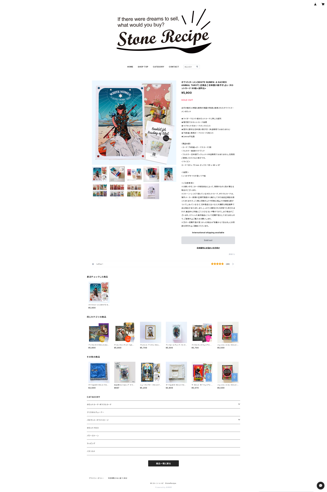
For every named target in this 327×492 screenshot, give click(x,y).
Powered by (160, 487)
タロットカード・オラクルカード (99, 404)
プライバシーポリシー (96, 478)
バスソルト (91, 451)
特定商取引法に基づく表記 (117, 478)
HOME (130, 67)
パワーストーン (93, 436)
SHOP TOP (143, 67)
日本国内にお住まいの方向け (208, 248)
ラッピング (91, 443)
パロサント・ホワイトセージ (98, 420)
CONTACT (174, 67)
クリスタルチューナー (95, 412)
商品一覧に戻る (163, 463)
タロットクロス (93, 428)
